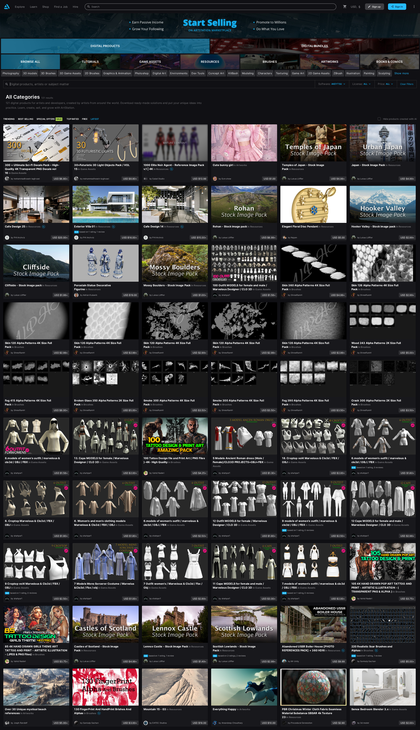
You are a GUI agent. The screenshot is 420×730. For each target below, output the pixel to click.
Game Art (298, 73)
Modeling (248, 73)
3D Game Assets (70, 73)
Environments (179, 73)
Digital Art (159, 73)
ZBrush (338, 73)
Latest (95, 119)
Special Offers (49, 119)
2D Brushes (92, 73)
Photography (11, 73)
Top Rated (73, 119)
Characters (265, 73)
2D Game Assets (318, 73)
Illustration (353, 73)
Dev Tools (197, 73)
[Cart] (345, 6)
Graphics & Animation (117, 73)
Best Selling (25, 119)
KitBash (233, 73)
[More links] (414, 6)
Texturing (282, 73)
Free (84, 119)
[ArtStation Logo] (7, 6)
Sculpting (384, 73)
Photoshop (142, 73)
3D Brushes (48, 73)
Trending (9, 119)
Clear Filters (406, 84)
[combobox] (210, 6)
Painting (369, 73)
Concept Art (216, 73)
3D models (30, 73)
